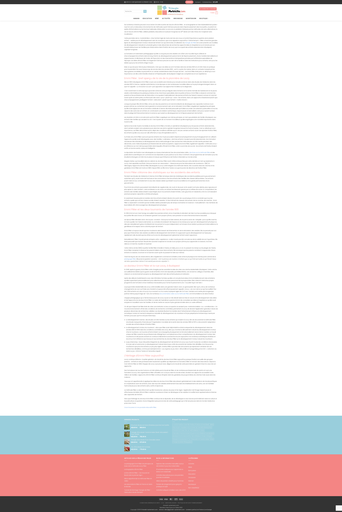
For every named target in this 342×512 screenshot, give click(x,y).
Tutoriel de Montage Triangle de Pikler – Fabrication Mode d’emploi (137, 491)
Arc (189, 427)
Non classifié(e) (193, 488)
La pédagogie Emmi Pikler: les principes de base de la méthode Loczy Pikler (138, 465)
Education (147, 18)
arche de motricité (197, 427)
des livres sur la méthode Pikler (199, 152)
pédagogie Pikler (130, 259)
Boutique (203, 18)
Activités (166, 18)
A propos (197, 2)
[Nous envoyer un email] (213, 2)
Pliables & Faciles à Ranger (203, 436)
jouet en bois (195, 433)
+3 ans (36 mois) (188, 424)
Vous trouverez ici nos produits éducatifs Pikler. (140, 407)
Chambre (175, 430)
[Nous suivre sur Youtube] (216, 2)
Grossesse (178, 18)
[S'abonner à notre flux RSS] (215, 2)
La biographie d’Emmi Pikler (133, 469)
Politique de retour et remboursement (190, 503)
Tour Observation (193, 439)
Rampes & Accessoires (179, 439)
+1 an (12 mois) (177, 424)
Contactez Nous (207, 2)
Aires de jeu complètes (179, 427)
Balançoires (207, 427)
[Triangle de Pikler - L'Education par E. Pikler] (171, 10)
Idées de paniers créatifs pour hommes (170, 481)
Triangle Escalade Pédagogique (182, 442)
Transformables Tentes (206, 439)
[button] (208, 8)
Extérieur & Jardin (199, 430)
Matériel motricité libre (207, 433)
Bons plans (192, 471)
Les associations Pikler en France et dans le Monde (138, 485)
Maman (136, 18)
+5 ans (197, 424)
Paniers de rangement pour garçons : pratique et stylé (169, 485)
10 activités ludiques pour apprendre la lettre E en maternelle (169, 470)
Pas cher (191, 436)
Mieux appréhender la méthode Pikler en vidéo (138, 480)
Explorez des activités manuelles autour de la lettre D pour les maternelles (170, 465)
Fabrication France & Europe (181, 433)
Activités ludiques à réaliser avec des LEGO (171, 490)
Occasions (184, 436)
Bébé (157, 18)
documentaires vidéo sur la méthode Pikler (174, 294)
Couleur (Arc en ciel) (186, 430)
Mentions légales (170, 503)
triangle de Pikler (190, 43)
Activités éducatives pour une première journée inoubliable (169, 476)
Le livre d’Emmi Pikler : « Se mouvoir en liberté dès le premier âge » (136, 474)
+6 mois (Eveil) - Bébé (206, 424)
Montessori (191, 18)
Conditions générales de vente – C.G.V (152, 503)
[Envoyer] (145, 11)
